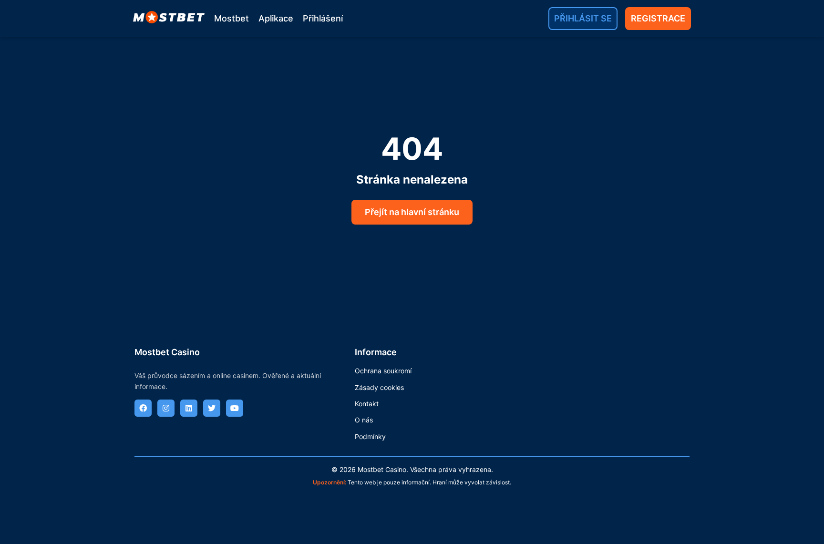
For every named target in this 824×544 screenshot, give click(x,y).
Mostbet (231, 18)
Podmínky (370, 436)
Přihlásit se (583, 18)
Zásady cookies (379, 387)
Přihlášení (323, 18)
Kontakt (367, 404)
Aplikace (275, 18)
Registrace (658, 18)
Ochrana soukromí (383, 371)
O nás (364, 420)
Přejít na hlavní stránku (412, 212)
